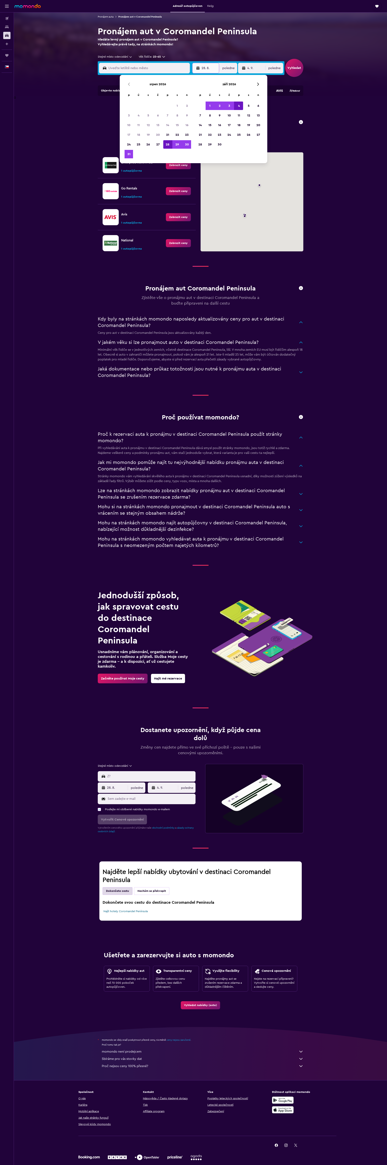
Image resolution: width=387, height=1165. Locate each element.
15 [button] (177, 125)
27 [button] (158, 144)
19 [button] (148, 134)
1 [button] (177, 105)
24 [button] (129, 144)
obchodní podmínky (163, 828)
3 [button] (129, 115)
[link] (178, 165)
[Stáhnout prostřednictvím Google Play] (283, 1100)
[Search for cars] (7, 35)
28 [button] (167, 144)
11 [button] (138, 125)
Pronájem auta (105, 17)
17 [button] (128, 134)
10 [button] (128, 125)
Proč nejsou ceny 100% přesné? (125, 1066)
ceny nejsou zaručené (178, 1040)
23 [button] (187, 134)
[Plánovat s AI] (7, 44)
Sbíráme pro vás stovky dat (122, 1058)
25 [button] (138, 144)
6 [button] (158, 115)
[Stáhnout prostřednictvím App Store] (283, 1109)
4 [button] (138, 115)
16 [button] (186, 125)
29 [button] (177, 144)
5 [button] (148, 115)
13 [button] (157, 125)
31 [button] (128, 154)
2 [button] (187, 105)
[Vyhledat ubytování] (7, 27)
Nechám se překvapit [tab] (151, 891)
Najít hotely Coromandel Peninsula (125, 911)
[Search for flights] (7, 19)
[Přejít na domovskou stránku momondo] (28, 6)
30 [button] (187, 144)
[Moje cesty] (7, 55)
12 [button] (148, 125)
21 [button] (167, 134)
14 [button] (167, 125)
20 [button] (158, 134)
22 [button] (177, 134)
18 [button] (138, 134)
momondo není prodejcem (121, 1051)
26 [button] (148, 144)
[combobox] (115, 57)
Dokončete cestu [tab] (117, 891)
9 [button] (187, 115)
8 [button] (177, 115)
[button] (6, 6)
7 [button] (167, 115)
